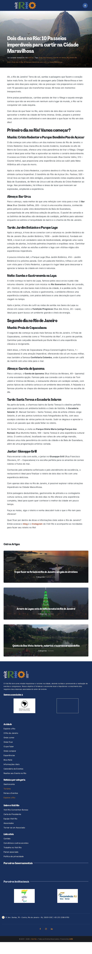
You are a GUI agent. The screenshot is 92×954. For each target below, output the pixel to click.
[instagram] (46, 941)
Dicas (40, 57)
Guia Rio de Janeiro (59, 57)
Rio (68, 57)
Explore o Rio (51, 577)
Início (9, 62)
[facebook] (40, 941)
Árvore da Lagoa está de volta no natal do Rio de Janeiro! (46, 608)
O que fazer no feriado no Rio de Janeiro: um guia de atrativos (46, 572)
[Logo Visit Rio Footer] (16, 672)
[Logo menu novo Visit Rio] (25, 3)
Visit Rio (31, 57)
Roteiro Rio (73, 57)
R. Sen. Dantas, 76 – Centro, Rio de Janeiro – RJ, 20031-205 (29, 929)
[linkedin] (51, 941)
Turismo (51, 614)
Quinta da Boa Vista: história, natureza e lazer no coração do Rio (46, 645)
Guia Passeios (47, 57)
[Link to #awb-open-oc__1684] (85, 5)
